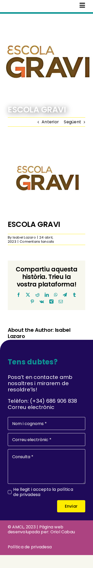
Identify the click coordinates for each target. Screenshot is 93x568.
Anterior (50, 122)
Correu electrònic (31, 407)
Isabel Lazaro (24, 237)
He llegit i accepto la (43, 492)
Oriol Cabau (62, 532)
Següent (72, 122)
